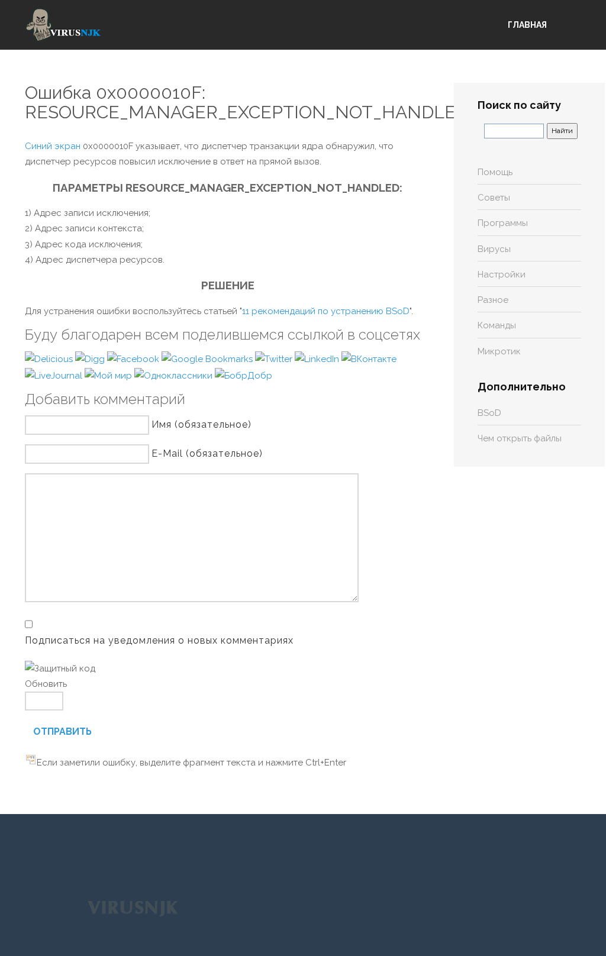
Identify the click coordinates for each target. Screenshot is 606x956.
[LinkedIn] (318, 358)
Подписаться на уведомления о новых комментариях (159, 640)
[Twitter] (275, 358)
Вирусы (494, 249)
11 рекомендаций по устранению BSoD (326, 311)
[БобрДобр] (243, 375)
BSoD (489, 413)
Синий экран (52, 146)
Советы (494, 197)
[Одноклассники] (174, 375)
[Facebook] (134, 358)
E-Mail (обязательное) (207, 453)
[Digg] (91, 358)
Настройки (502, 274)
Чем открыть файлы (520, 438)
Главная (527, 25)
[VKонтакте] (369, 358)
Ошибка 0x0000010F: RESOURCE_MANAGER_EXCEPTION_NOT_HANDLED (246, 102)
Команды (497, 325)
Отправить (62, 731)
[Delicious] (50, 358)
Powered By (132, 908)
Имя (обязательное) (202, 424)
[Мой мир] (109, 375)
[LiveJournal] (55, 375)
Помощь (495, 172)
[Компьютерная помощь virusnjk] (63, 24)
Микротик (499, 351)
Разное (493, 300)
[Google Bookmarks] (208, 358)
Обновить (46, 684)
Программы (503, 223)
